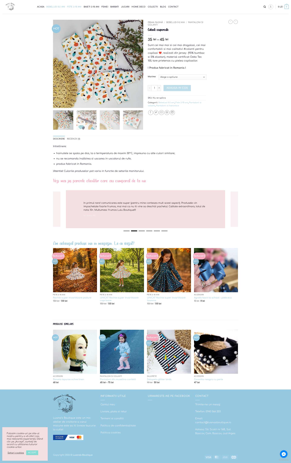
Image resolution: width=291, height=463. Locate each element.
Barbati (114, 7)
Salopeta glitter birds (159, 379)
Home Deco (139, 7)
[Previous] (58, 64)
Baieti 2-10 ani (91, 7)
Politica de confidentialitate (118, 425)
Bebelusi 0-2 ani (55, 7)
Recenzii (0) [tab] (73, 139)
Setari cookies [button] (16, 453)
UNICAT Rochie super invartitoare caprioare (119, 299)
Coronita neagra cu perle (208, 379)
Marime (152, 77)
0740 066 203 (213, 411)
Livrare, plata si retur (113, 411)
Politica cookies (110, 432)
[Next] (137, 64)
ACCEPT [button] (32, 453)
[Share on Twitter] (156, 112)
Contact (173, 7)
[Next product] (230, 22)
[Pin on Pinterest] (166, 112)
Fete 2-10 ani (74, 7)
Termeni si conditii (112, 418)
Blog (163, 7)
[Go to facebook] (284, 454)
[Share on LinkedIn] (172, 112)
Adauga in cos (177, 88)
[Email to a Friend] (161, 112)
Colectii (153, 7)
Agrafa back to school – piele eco (213, 297)
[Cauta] (265, 7)
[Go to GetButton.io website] (284, 460)
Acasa (40, 7)
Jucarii (125, 7)
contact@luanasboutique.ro (213, 422)
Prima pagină (155, 22)
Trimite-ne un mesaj (207, 404)
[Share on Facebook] (150, 112)
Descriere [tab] (59, 139)
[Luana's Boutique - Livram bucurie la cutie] (17, 7)
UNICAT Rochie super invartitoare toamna (166, 299)
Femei (105, 7)
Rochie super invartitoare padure (72, 297)
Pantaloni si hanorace (167, 106)
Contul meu (107, 404)
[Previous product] (236, 22)
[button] (270, 6)
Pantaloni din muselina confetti (118, 379)
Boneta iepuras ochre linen (68, 379)
